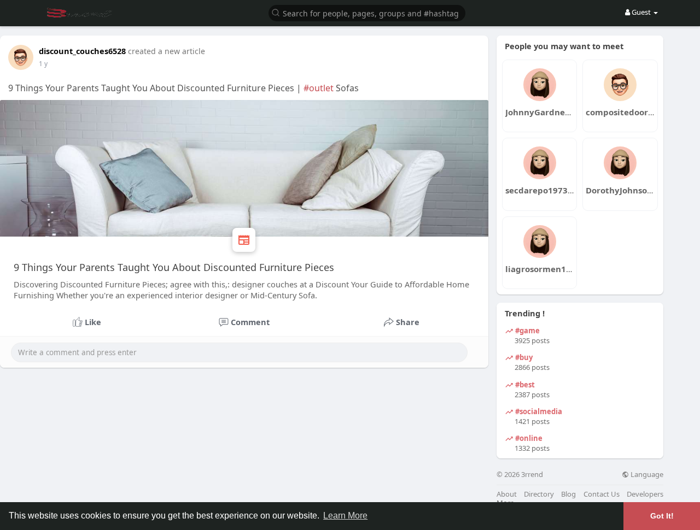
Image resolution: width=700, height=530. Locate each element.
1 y (43, 63)
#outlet (319, 88)
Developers (645, 494)
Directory (539, 494)
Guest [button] (641, 12)
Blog (568, 494)
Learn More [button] (345, 515)
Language (646, 474)
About (507, 494)
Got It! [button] (662, 515)
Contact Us (602, 494)
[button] (367, 12)
